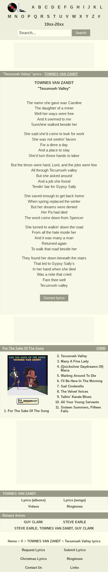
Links (74, 567)
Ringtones (75, 506)
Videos (33, 506)
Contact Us (33, 567)
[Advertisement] (54, 55)
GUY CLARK (33, 522)
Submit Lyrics (75, 550)
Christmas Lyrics (33, 559)
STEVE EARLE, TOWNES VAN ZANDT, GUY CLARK (54, 528)
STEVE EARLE (74, 522)
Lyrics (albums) (33, 500)
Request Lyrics (33, 550)
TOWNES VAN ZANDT (61, 74)
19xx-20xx (54, 24)
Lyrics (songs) (75, 500)
